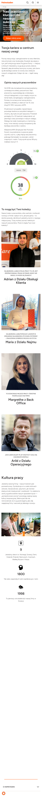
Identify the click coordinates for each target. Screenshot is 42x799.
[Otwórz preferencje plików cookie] (3, 793)
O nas (4, 7)
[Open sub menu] (38, 788)
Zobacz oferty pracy (13, 38)
